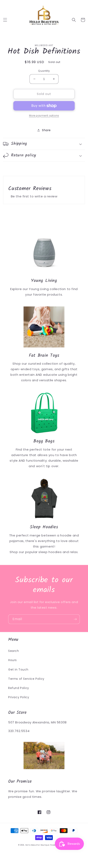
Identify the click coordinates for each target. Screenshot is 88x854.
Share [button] (46, 130)
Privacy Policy (18, 697)
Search (13, 651)
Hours (12, 660)
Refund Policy (18, 688)
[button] (5, 19)
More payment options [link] (44, 115)
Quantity (44, 71)
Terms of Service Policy (26, 679)
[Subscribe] (75, 619)
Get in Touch (18, 669)
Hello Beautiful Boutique (37, 845)
